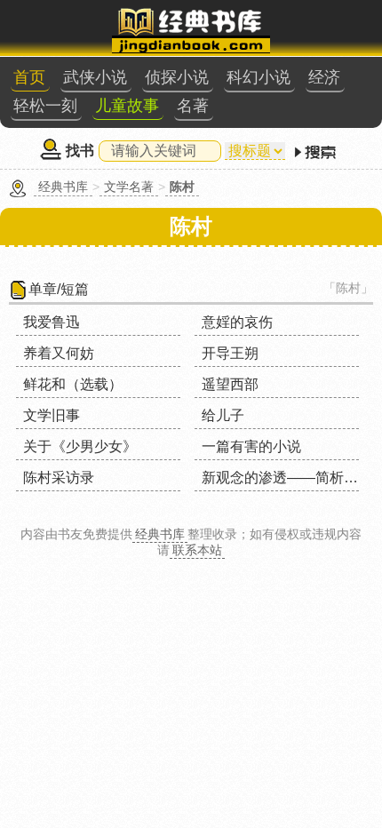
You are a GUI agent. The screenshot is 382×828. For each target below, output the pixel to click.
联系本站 (197, 550)
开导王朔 (230, 353)
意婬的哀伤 (237, 322)
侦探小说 (177, 77)
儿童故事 (127, 106)
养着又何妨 (58, 353)
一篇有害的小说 (251, 446)
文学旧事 (51, 415)
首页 (29, 77)
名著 (193, 106)
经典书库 (63, 186)
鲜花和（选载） (73, 384)
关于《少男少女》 (80, 446)
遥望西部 (230, 384)
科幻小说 (258, 77)
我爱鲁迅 (51, 322)
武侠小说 (95, 77)
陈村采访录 (58, 477)
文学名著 (129, 186)
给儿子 (223, 415)
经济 (324, 77)
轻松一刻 (45, 106)
